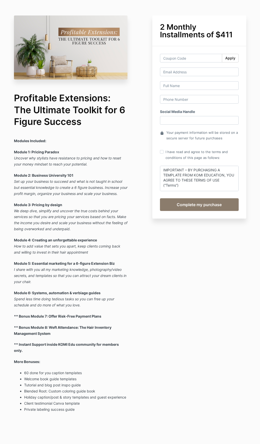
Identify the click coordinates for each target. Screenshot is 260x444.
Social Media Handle (177, 111)
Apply (230, 58)
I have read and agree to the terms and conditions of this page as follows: (197, 154)
